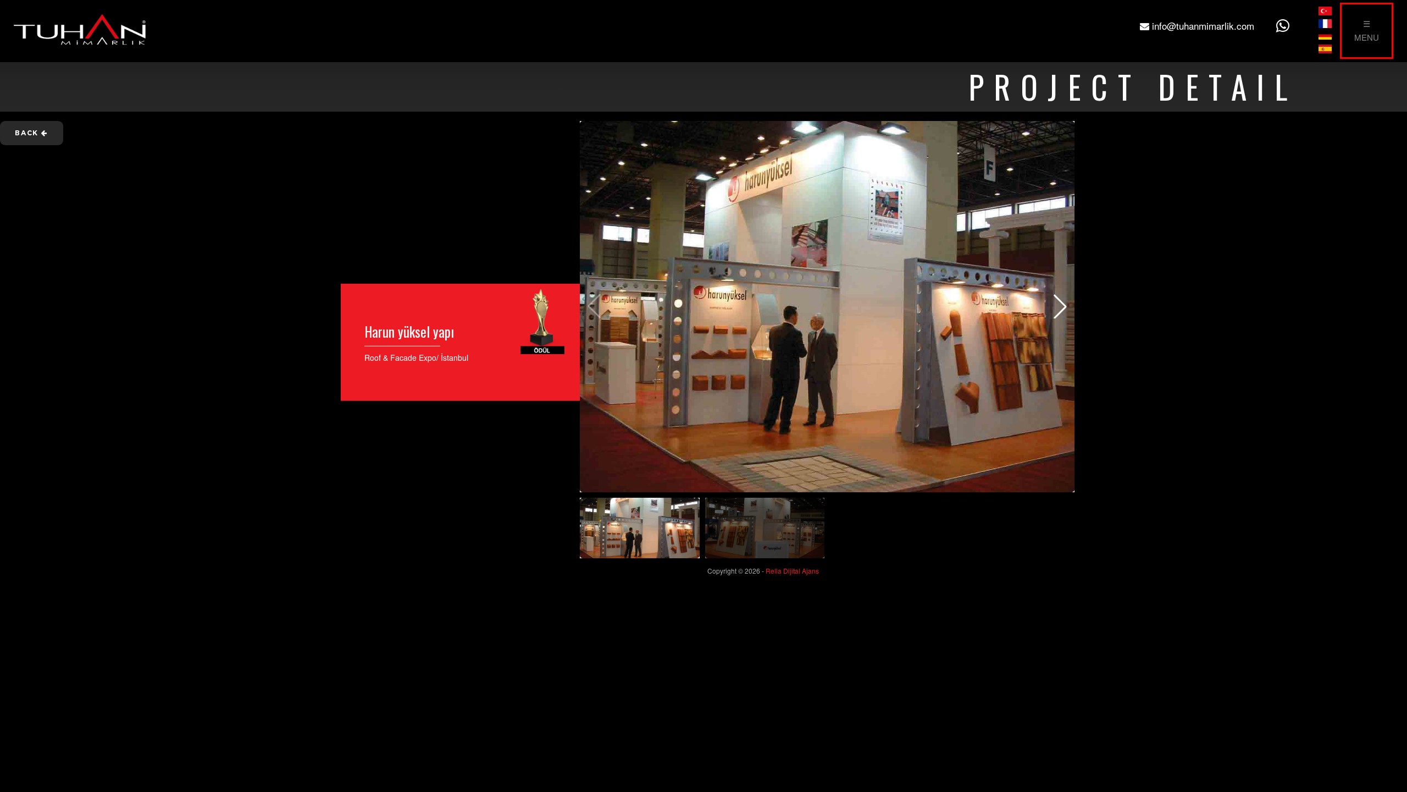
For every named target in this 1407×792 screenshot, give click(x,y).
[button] (1060, 306)
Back (28, 133)
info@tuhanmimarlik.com (1201, 25)
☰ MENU (1366, 30)
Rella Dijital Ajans (792, 570)
